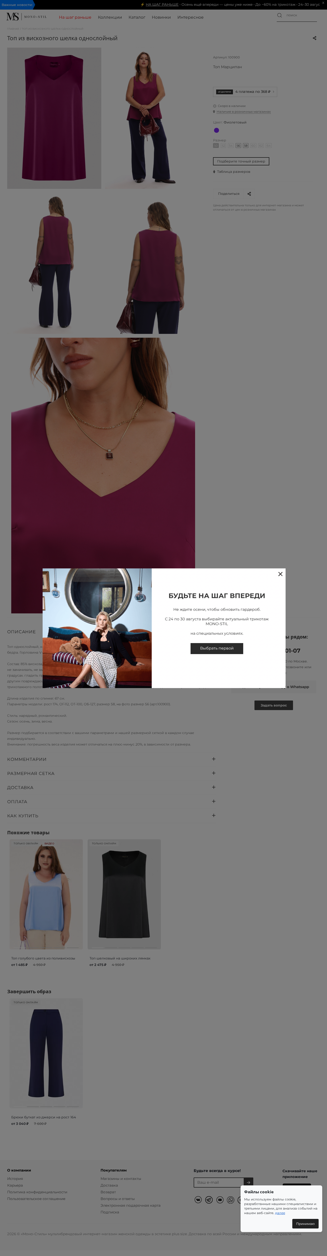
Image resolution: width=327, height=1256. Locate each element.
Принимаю (305, 1224)
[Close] (280, 574)
